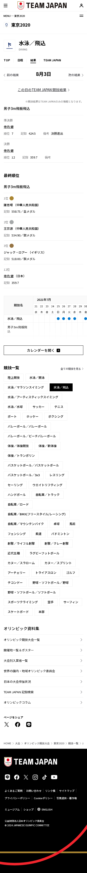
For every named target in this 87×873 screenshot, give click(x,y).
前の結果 (13, 75)
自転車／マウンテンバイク (26, 524)
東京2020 (59, 743)
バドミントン (60, 533)
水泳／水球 (15, 406)
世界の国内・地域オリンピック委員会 (29, 671)
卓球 (57, 524)
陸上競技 (14, 377)
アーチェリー (17, 572)
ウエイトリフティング (47, 485)
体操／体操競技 (18, 446)
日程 (20, 60)
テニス (58, 406)
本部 (42, 611)
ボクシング (55, 416)
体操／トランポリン (21, 455)
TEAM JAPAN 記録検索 (19, 692)
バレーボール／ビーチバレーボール (32, 436)
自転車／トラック (47, 494)
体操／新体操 (48, 446)
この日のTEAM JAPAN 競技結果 (42, 89)
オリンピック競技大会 (37, 743)
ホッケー (32, 416)
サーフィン (70, 602)
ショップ (28, 809)
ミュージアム (12, 809)
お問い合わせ (34, 790)
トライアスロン (45, 572)
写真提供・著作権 (66, 798)
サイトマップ (66, 790)
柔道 (38, 533)
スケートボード (18, 611)
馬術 (72, 524)
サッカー (38, 406)
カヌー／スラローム (21, 563)
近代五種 (14, 553)
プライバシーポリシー (17, 798)
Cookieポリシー (43, 798)
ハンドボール (17, 494)
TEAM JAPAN (52, 60)
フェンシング (17, 533)
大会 (17, 743)
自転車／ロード (18, 504)
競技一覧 (73, 743)
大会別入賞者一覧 (16, 660)
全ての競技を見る (71, 368)
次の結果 (74, 75)
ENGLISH (47, 809)
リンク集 (50, 790)
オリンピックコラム (17, 702)
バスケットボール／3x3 (24, 475)
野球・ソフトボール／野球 (50, 582)
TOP (7, 60)
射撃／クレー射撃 (57, 543)
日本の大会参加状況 (17, 681)
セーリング (15, 485)
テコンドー (15, 582)
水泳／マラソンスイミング (26, 387)
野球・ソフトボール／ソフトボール (32, 592)
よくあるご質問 (14, 790)
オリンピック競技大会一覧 (22, 639)
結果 (33, 60)
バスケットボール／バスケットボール (33, 465)
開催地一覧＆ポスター (19, 650)
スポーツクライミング (23, 602)
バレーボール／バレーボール (27, 426)
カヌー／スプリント (58, 563)
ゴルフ (70, 572)
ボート (12, 416)
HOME (7, 743)
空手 (51, 602)
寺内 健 (8, 126)
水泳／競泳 (37, 377)
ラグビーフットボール (44, 553)
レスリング (56, 475)
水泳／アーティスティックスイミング (33, 397)
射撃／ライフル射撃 (21, 543)
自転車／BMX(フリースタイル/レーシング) (37, 514)
